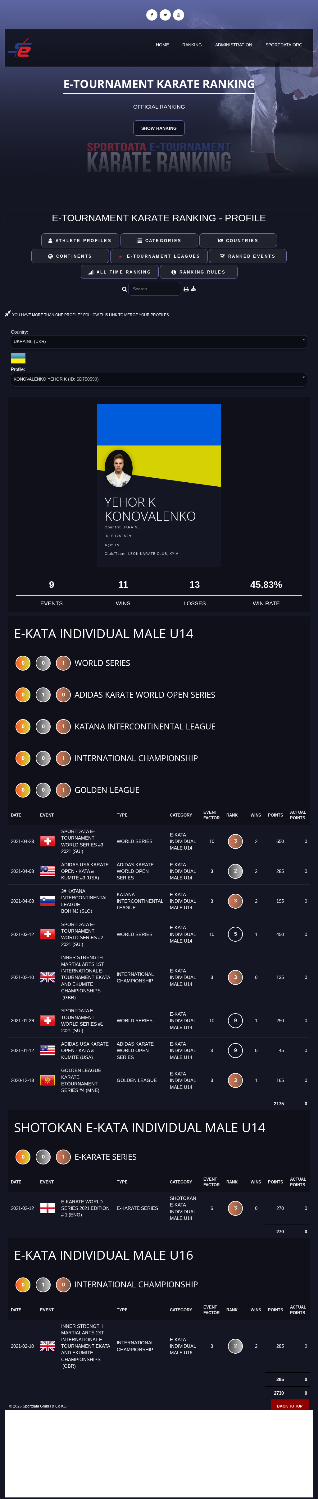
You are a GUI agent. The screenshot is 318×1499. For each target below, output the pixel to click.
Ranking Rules (201, 272)
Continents (73, 256)
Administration (233, 44)
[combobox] (159, 343)
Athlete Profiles (82, 240)
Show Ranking (159, 128)
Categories (162, 240)
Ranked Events (251, 256)
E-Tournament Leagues (162, 256)
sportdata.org (284, 44)
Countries (241, 240)
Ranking (192, 44)
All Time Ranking (122, 272)
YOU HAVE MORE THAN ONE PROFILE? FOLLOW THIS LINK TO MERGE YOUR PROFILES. (90, 315)
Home (162, 44)
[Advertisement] (159, 1453)
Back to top (289, 1406)
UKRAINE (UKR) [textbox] (30, 341)
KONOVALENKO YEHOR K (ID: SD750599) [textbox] (56, 379)
